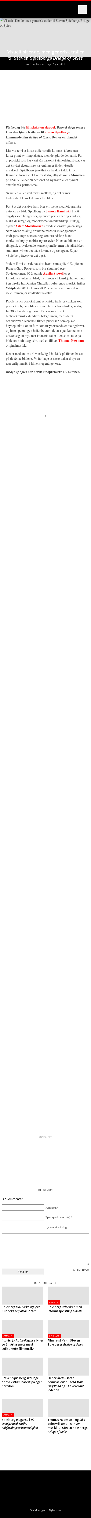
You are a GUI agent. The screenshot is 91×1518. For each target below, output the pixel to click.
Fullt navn (52, 1207)
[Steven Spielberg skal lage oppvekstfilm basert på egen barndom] (22, 1367)
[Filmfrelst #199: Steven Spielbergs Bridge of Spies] (68, 1329)
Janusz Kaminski (58, 211)
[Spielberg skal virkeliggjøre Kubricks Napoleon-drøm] (22, 1296)
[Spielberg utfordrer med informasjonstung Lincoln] (68, 1296)
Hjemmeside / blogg (57, 1227)
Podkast (54, 1336)
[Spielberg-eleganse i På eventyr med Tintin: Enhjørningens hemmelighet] (22, 1408)
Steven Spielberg (56, 132)
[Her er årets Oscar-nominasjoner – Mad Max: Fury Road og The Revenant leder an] (68, 1367)
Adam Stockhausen (29, 225)
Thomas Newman (71, 340)
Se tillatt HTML (81, 1270)
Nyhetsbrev (55, 1510)
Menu (82, 9)
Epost (59, 1217)
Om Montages (37, 1510)
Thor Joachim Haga (40, 64)
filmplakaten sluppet (40, 127)
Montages (11, 7)
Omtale (53, 1302)
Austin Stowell (53, 273)
